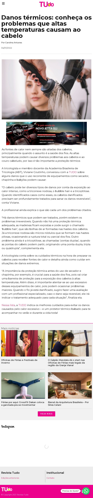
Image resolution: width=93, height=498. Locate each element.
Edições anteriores (10, 478)
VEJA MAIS (46, 414)
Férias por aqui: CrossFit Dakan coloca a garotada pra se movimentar (22, 403)
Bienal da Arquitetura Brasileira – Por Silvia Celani (68, 403)
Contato (50, 478)
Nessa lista (8, 305)
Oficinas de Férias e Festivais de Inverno (19, 361)
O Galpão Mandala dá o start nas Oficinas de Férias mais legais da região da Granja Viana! (66, 363)
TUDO (73, 172)
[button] (3, 3)
